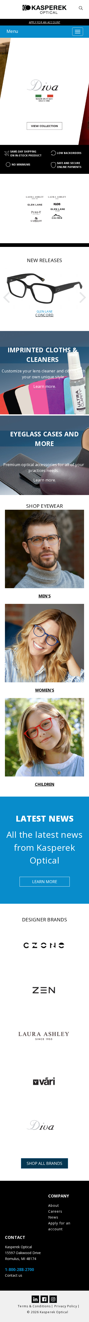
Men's (45, 596)
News (53, 1217)
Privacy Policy (65, 1306)
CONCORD (44, 315)
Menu (12, 31)
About (53, 1205)
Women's (44, 690)
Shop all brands (44, 1163)
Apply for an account (44, 22)
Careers (55, 1211)
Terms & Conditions (34, 1306)
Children (44, 784)
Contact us (13, 1275)
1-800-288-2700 (19, 1269)
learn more (44, 881)
